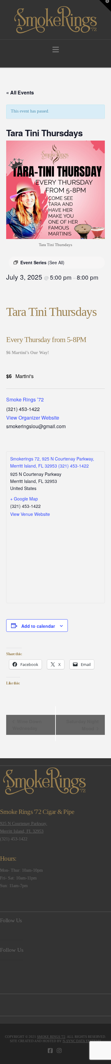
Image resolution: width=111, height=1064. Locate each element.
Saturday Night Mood (82, 725)
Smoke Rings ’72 (25, 399)
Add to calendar (38, 626)
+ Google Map (24, 499)
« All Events (20, 92)
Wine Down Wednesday (27, 724)
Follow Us (11, 920)
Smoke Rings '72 (51, 1036)
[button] (55, 50)
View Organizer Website (32, 417)
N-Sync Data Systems (82, 1041)
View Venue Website (30, 514)
